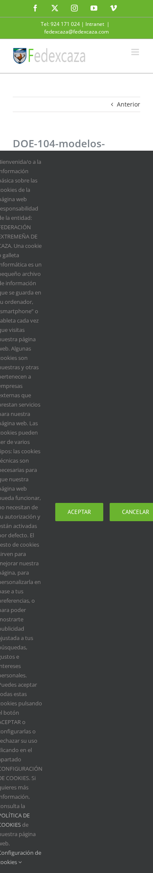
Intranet (94, 24)
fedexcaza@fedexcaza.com (76, 31)
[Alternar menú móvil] (135, 52)
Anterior (128, 104)
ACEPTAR (79, 512)
